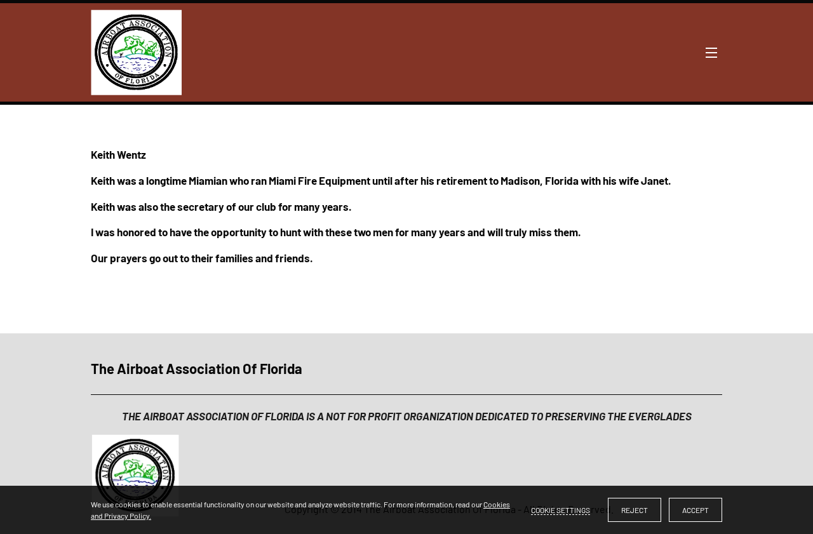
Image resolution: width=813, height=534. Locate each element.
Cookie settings (560, 509)
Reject (634, 509)
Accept (695, 509)
